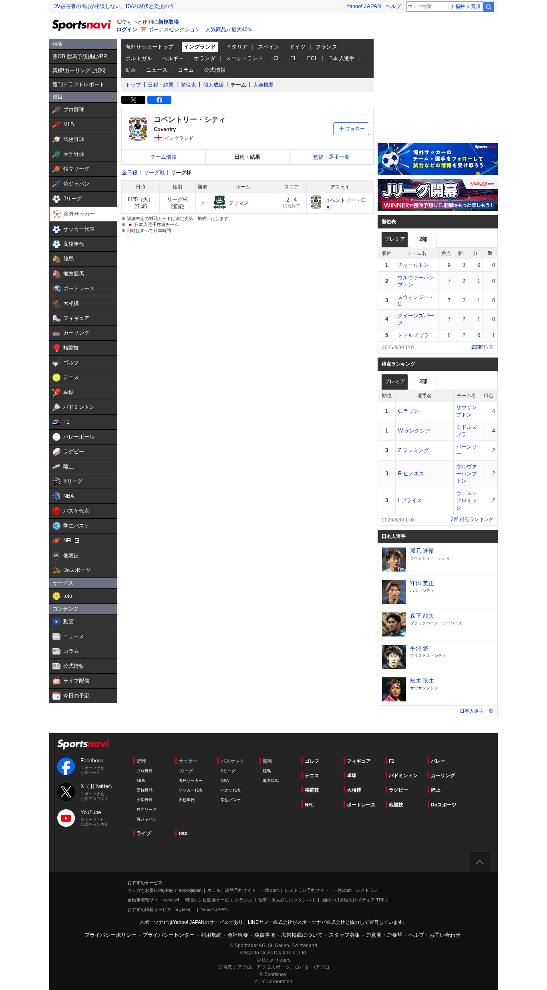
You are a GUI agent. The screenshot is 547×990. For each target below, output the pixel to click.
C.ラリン (408, 411)
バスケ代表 (231, 790)
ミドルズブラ (413, 335)
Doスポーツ (444, 805)
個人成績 (213, 85)
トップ (133, 85)
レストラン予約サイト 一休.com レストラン (331, 890)
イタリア (237, 47)
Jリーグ (186, 771)
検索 (488, 7)
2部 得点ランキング (472, 519)
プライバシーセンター (169, 935)
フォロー (355, 128)
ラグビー (398, 790)
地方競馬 (271, 780)
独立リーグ (147, 809)
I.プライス (410, 500)
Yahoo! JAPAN (363, 6)
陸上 (435, 790)
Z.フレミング (413, 450)
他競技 (396, 805)
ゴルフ (312, 761)
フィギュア (359, 761)
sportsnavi (83, 744)
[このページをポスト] (133, 100)
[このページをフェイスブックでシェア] (159, 100)
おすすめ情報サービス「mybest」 (161, 909)
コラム (186, 70)
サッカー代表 (191, 790)
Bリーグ (228, 771)
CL (277, 58)
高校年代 (187, 800)
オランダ (204, 58)
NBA (225, 780)
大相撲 (354, 790)
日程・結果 (161, 85)
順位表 (188, 85)
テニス (312, 775)
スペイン (269, 47)
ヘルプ (393, 6)
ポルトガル (138, 58)
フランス (326, 47)
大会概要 (263, 85)
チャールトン (413, 265)
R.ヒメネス (411, 474)
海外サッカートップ (149, 47)
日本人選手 (341, 58)
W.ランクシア (414, 431)
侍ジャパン (147, 819)
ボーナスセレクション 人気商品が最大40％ (200, 29)
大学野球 (145, 800)
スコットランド (244, 58)
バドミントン (403, 775)
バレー (438, 761)
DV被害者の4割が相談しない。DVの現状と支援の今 (114, 6)
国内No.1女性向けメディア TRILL (355, 899)
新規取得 (168, 22)
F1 (391, 761)
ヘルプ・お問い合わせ (434, 935)
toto (183, 833)
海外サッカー (191, 780)
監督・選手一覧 (331, 157)
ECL (312, 58)
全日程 (129, 173)
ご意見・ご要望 (384, 935)
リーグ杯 (181, 173)
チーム (238, 85)
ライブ (144, 833)
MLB (141, 780)
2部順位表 (482, 347)
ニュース (157, 70)
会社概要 (237, 935)
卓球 (351, 775)
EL (293, 58)
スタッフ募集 (344, 935)
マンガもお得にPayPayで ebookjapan (164, 890)
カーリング (443, 775)
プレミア (394, 239)
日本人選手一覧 (476, 711)
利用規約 (211, 935)
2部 (423, 239)
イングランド (200, 47)
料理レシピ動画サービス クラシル (218, 899)
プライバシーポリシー (110, 935)
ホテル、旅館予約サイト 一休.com (243, 890)
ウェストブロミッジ (466, 500)
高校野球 (145, 790)
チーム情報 (164, 157)
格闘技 (312, 790)
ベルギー (173, 58)
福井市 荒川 (468, 6)
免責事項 (264, 935)
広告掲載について (302, 935)
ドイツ (298, 47)
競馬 (267, 771)
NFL (309, 805)
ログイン (127, 29)
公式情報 (215, 70)
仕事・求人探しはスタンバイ (287, 899)
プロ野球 (145, 771)
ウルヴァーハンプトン (466, 473)
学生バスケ (231, 800)
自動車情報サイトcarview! (153, 899)
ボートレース (361, 805)
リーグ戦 (154, 173)
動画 (130, 70)
